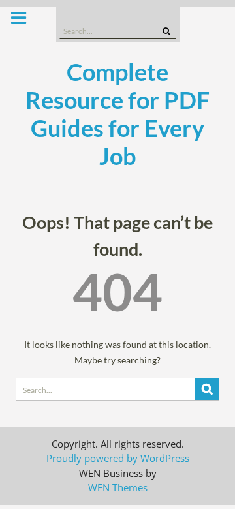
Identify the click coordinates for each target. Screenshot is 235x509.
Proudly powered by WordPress (117, 458)
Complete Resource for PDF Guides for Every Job (117, 114)
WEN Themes (118, 487)
